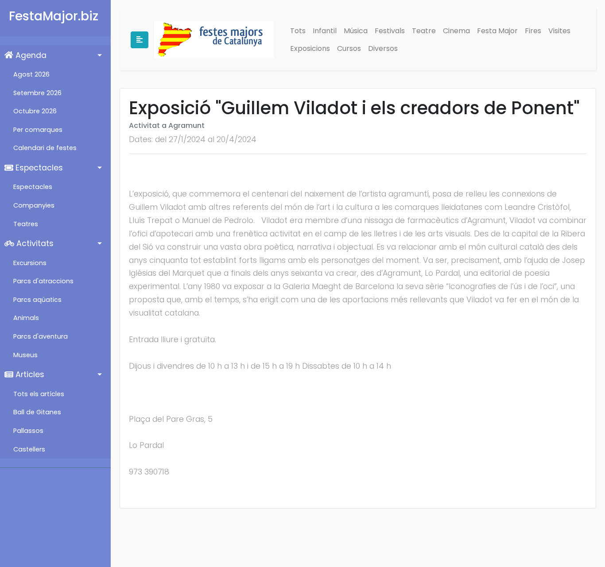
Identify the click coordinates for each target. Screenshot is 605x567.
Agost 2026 (31, 74)
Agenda (30, 55)
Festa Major (497, 31)
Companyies (33, 205)
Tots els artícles (38, 394)
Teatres (25, 224)
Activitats (34, 243)
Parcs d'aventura (40, 336)
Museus (25, 355)
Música (356, 31)
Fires (533, 31)
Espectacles (38, 167)
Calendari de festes (45, 147)
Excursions (30, 262)
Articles (28, 374)
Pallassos (28, 430)
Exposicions (310, 48)
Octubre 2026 (35, 111)
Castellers (29, 449)
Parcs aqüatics (37, 299)
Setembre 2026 (37, 93)
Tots (298, 31)
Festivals (390, 31)
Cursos (349, 48)
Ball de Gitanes (37, 412)
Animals (26, 317)
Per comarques (37, 129)
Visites (559, 31)
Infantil (325, 31)
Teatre (424, 31)
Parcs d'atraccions (43, 281)
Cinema (456, 31)
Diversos (383, 48)
